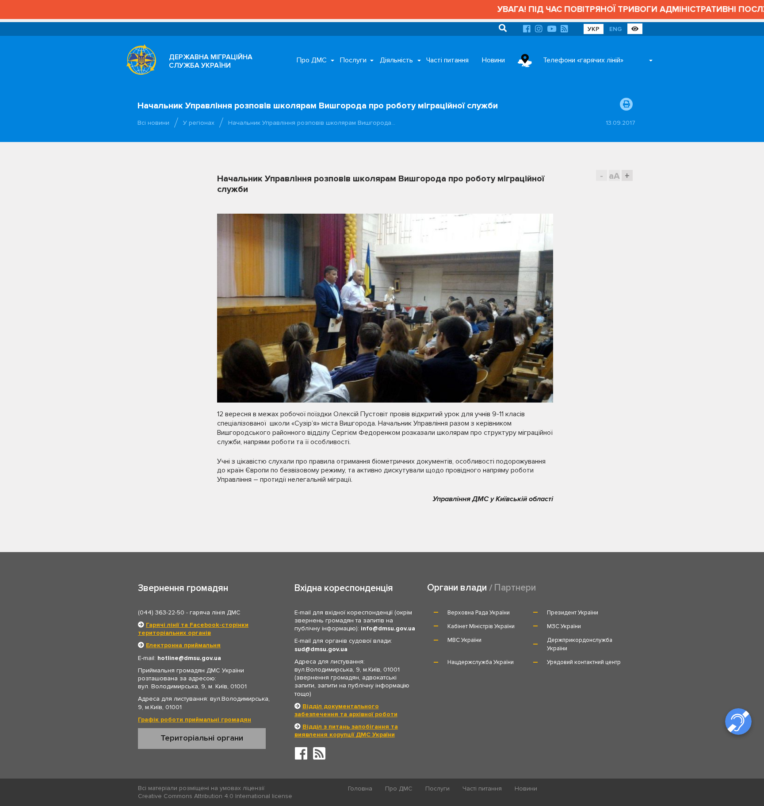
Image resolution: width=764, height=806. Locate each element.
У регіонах (198, 123)
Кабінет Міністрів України (481, 626)
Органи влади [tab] (457, 587)
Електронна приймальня (183, 645)
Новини (493, 60)
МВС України (464, 640)
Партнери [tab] (515, 587)
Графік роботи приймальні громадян (194, 719)
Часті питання (447, 60)
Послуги (353, 60)
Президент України (572, 612)
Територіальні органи (201, 738)
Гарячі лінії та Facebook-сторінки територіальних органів (193, 629)
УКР (594, 29)
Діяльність (396, 60)
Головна (360, 788)
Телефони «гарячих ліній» (583, 60)
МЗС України (564, 626)
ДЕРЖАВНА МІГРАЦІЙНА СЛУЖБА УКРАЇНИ (210, 61)
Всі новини (153, 123)
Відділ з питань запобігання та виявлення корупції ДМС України (346, 730)
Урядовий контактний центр (584, 662)
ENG (615, 29)
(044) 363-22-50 (161, 612)
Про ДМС (312, 60)
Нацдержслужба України (480, 662)
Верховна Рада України (478, 612)
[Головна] (139, 62)
